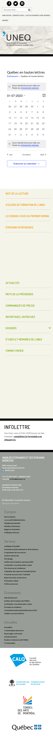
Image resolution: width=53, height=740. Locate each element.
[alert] (26, 144)
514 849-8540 (11, 476)
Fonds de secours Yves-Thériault (17, 574)
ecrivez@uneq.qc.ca (17, 479)
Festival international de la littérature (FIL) (20, 610)
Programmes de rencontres (15, 552)
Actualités (13, 283)
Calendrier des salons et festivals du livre (20, 571)
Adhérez (5, 20)
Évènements (13, 76)
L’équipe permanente (12, 523)
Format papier (14, 350)
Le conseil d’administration (14, 520)
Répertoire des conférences (15, 578)
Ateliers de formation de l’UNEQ (25, 205)
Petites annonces (11, 584)
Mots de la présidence (19, 294)
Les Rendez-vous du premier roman (27, 216)
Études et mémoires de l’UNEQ (24, 339)
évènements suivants (30, 88)
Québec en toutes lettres (14, 613)
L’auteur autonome (11, 556)
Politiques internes (11, 532)
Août (42, 154)
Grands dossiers (10, 637)
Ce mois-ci (26, 154)
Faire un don (6, 15)
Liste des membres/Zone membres (37, 15)
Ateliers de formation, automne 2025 (18, 562)
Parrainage (8, 559)
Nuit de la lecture (17, 193)
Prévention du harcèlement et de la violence (21, 549)
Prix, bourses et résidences (14, 568)
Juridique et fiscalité (12, 546)
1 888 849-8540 (24, 476)
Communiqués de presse (20, 305)
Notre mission (9, 517)
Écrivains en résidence (19, 227)
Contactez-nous (18, 15)
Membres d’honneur (12, 526)
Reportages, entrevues (20, 317)
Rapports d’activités (12, 529)
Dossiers (11, 328)
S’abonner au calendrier (24, 163)
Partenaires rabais (11, 581)
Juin (10, 154)
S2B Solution (14, 503)
